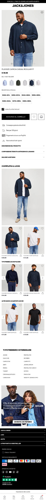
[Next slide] (42, 278)
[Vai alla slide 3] (18, 63)
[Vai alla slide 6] (27, 63)
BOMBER (26, 358)
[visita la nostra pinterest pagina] (14, 472)
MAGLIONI (27, 374)
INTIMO (26, 371)
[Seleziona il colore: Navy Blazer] (31, 82)
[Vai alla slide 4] (21, 63)
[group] (12, 280)
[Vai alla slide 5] (24, 63)
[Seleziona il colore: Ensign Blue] (11, 82)
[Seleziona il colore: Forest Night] (18, 82)
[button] (6, 95)
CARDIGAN (6, 377)
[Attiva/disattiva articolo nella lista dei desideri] (34, 117)
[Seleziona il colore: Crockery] (24, 82)
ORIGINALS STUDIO (9, 374)
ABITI (4, 364)
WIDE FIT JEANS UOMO (31, 377)
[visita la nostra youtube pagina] (10, 472)
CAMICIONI (6, 361)
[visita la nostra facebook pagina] (3, 472)
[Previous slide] (3, 278)
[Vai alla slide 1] (11, 63)
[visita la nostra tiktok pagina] (17, 472)
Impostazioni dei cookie (23, 492)
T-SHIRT (5, 371)
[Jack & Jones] (23, 6)
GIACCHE (6, 358)
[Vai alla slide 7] (31, 63)
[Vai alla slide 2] (15, 63)
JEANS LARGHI (28, 364)
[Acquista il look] (42, 12)
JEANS (5, 355)
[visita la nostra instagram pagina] (7, 472)
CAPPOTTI (27, 361)
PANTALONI (27, 355)
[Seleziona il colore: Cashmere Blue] (4, 82)
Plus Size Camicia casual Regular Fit (18, 69)
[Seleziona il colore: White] (38, 82)
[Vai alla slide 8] (34, 63)
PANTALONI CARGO (30, 368)
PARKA (5, 368)
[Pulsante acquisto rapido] (20, 256)
